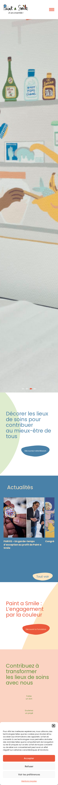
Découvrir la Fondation (36, 629)
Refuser (29, 766)
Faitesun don (29, 697)
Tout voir (42, 576)
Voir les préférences (29, 774)
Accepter (29, 758)
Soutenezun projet (29, 711)
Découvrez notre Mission (35, 451)
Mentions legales (29, 781)
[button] (53, 725)
